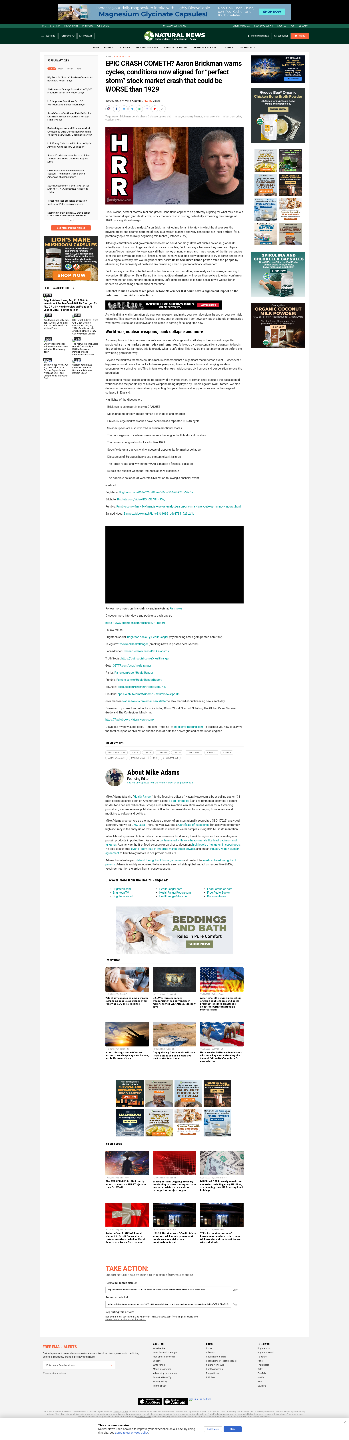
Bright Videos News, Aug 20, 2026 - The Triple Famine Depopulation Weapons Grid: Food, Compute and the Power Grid (56, 372)
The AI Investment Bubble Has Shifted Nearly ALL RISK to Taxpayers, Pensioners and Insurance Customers (85, 349)
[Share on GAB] (140, 108)
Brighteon (55, 26)
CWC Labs (138, 825)
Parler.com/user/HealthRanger (133, 672)
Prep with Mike (71, 26)
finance (198, 116)
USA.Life (262, 1386)
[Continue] (111, 1365)
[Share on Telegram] (132, 108)
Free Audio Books (218, 892)
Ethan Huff (171, 994)
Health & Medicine (147, 47)
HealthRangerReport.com (175, 892)
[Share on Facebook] (117, 108)
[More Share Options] (163, 108)
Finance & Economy (175, 47)
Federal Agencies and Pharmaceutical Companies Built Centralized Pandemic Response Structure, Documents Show (69, 131)
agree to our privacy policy (131, 1432)
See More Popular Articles (71, 228)
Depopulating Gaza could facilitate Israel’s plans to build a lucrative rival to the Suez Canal (174, 1055)
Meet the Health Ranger (165, 1352)
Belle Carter (219, 994)
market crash (228, 116)
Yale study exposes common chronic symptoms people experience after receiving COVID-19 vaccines (126, 1000)
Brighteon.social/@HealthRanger (147, 637)
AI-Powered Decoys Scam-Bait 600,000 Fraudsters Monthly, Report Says (69, 91)
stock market (113, 119)
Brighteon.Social (266, 1352)
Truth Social (264, 1365)
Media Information (162, 1369)
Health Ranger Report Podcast (221, 1361)
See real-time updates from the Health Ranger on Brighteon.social (160, 782)
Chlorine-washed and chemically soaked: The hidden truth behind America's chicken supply (66, 173)
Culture (125, 47)
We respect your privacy (54, 1373)
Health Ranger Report (57, 288)
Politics (109, 47)
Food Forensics (179, 801)
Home (43, 26)
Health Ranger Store (216, 1356)
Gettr (260, 1369)
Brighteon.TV (121, 892)
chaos (143, 116)
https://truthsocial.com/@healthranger (145, 658)
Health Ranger (122, 56)
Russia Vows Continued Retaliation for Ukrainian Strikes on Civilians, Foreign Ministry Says (69, 116)
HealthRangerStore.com (174, 896)
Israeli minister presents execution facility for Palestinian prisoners (67, 202)
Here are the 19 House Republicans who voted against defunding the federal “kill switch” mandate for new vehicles (221, 1057)
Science (229, 47)
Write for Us (159, 1365)
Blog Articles (212, 1373)
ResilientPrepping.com (188, 727)
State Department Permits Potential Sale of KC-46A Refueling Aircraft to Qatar (68, 188)
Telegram (262, 1356)
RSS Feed (211, 1377)
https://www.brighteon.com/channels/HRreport (135, 623)
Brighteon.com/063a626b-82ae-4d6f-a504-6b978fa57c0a (156, 492)
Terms (125, 1412)
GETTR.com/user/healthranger (132, 665)
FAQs (292, 26)
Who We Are (159, 1348)
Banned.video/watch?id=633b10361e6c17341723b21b (159, 513)
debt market (174, 116)
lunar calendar (212, 116)
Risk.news (175, 608)
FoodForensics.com (219, 889)
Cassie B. (124, 994)
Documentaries (216, 896)
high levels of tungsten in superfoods (216, 844)
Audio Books (103, 26)
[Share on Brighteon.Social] (109, 108)
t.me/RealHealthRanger (133, 644)
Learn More (213, 1429)
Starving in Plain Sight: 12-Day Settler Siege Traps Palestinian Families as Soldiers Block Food (68, 215)
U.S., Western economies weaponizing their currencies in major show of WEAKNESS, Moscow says (174, 1002)
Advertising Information (165, 1373)
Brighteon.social (123, 896)
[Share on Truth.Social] (147, 108)
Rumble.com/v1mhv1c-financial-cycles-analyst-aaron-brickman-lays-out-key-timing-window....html (178, 506)
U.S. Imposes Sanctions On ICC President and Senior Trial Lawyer (66, 103)
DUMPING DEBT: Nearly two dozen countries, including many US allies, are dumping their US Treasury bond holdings (221, 1186)
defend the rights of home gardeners (159, 860)
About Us (281, 26)
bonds (135, 116)
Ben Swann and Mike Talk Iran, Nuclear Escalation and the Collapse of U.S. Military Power (56, 324)
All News (210, 1352)
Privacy (117, 1412)
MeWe (261, 1377)
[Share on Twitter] (124, 108)
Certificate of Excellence (193, 825)
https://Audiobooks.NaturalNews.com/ (129, 719)
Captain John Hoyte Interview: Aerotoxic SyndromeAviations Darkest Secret (82, 369)
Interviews (87, 26)
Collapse (153, 116)
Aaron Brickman (121, 116)
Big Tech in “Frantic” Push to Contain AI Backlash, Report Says (70, 79)
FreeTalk (262, 1373)
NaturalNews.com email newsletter (144, 701)
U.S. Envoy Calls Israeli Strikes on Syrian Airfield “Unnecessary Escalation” (69, 145)
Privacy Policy (160, 1381)
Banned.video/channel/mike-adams (146, 651)
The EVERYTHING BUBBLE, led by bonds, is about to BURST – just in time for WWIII (125, 1184)
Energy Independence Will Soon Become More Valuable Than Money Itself (56, 347)
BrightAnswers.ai (241, 26)
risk (239, 116)
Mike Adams (133, 101)
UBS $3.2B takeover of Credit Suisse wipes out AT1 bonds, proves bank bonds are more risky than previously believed (174, 1238)
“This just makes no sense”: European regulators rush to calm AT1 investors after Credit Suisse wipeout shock (220, 1237)
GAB (260, 1381)
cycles (162, 116)
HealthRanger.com (170, 889)
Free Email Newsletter (164, 1356)
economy (187, 116)
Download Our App (263, 26)
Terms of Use (160, 1386)
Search (305, 26)
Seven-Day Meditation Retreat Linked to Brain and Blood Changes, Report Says (68, 158)
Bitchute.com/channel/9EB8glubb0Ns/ (141, 687)
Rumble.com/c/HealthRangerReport (139, 679)
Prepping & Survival (206, 47)
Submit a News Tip (162, 1377)
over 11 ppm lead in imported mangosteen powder (163, 849)
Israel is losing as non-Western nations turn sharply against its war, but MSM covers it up (127, 1055)
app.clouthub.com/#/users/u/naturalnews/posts (149, 694)
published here (143, 1416)
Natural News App (215, 1365)
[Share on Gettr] (155, 108)
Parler (260, 1361)
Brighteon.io (264, 1348)
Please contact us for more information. (125, 1319)
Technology (247, 47)
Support (157, 1361)
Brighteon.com (122, 889)
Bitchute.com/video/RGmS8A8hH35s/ (141, 499)
